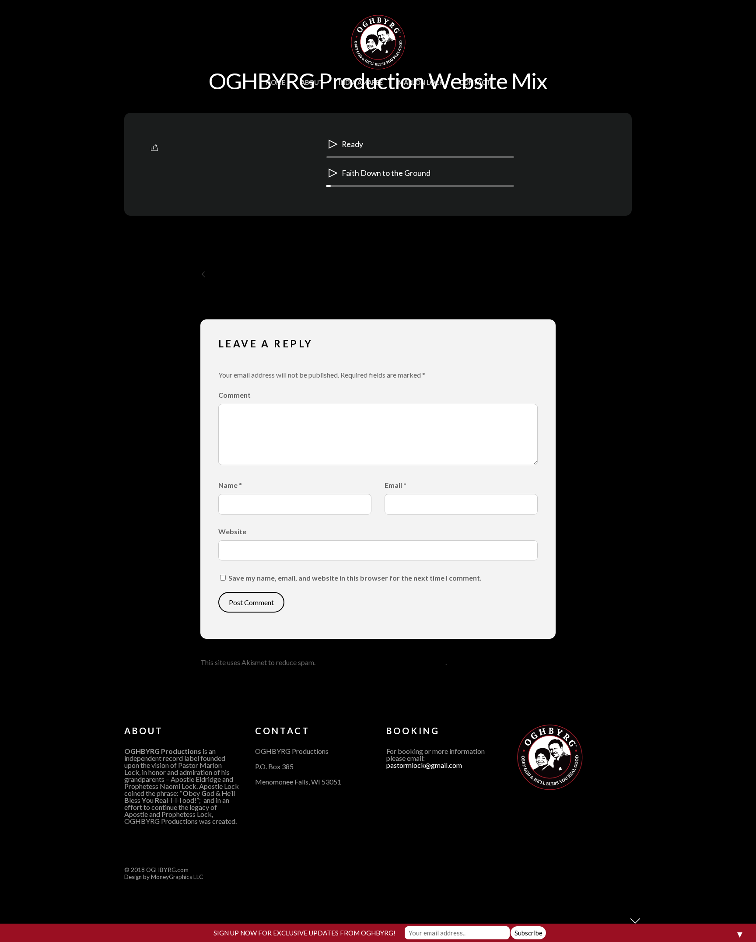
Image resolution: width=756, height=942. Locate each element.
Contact (474, 82)
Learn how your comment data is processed (381, 662)
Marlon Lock (421, 82)
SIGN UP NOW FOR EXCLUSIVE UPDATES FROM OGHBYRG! (305, 933)
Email (395, 485)
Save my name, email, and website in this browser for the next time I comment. (355, 578)
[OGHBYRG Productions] (378, 64)
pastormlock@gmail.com (424, 765)
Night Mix (231, 274)
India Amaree (361, 82)
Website (232, 531)
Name (230, 485)
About (312, 82)
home (275, 82)
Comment (234, 395)
